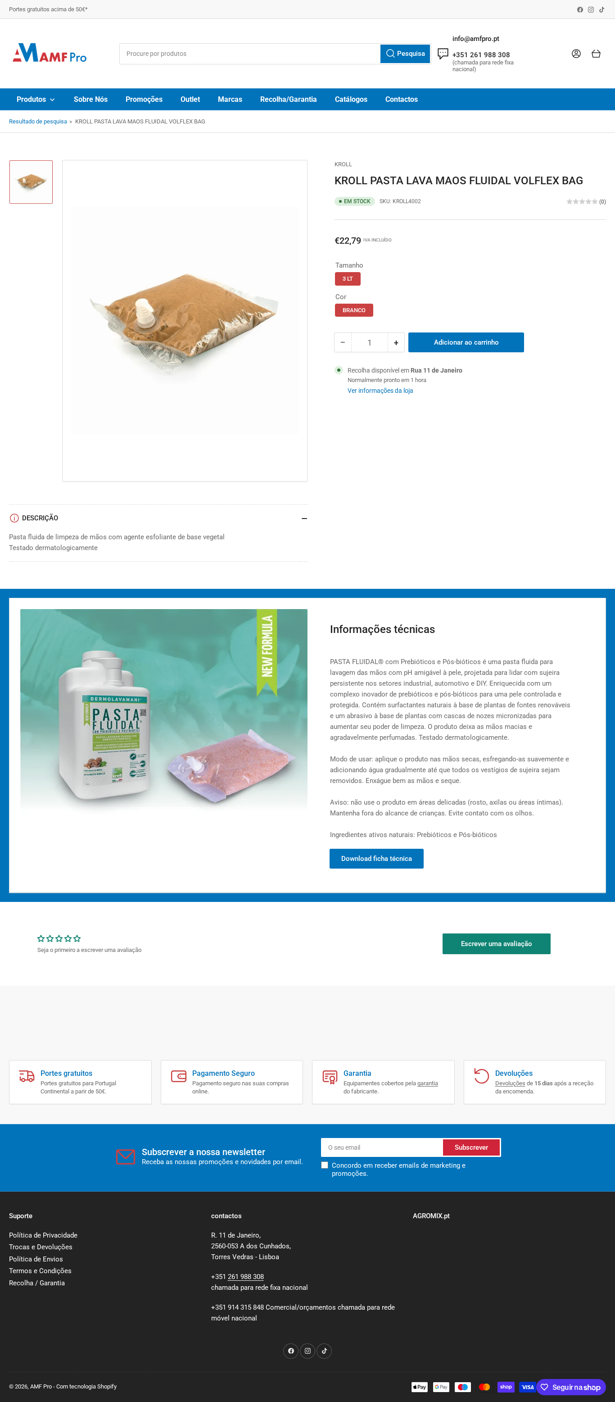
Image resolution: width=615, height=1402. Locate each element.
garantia (427, 1083)
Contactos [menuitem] (401, 99)
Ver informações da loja (380, 390)
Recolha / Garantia (37, 1283)
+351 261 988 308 (481, 55)
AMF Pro (41, 1386)
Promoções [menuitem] (144, 99)
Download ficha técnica (376, 859)
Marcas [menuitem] (230, 99)
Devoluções (510, 1083)
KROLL (343, 164)
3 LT (348, 278)
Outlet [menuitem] (190, 99)
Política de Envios (36, 1259)
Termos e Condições (40, 1271)
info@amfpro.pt (475, 39)
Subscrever (471, 1147)
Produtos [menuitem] (31, 99)
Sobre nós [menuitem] (91, 99)
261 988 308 (246, 1277)
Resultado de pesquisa (38, 121)
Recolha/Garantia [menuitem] (288, 99)
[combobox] (275, 53)
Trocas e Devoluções (40, 1247)
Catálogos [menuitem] (351, 99)
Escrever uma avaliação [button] (496, 944)
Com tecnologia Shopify (86, 1386)
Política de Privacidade (43, 1235)
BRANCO (354, 310)
